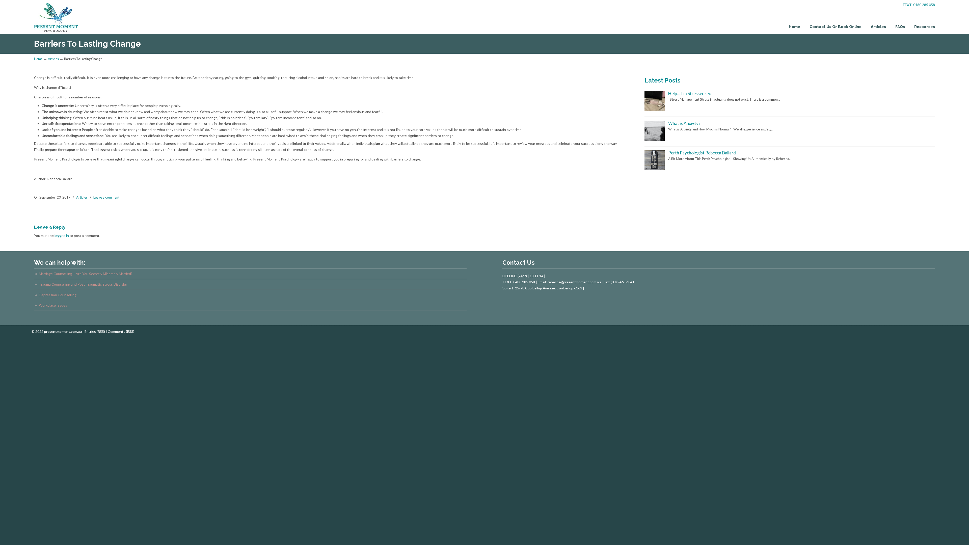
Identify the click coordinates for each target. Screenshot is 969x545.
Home (38, 59)
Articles (53, 59)
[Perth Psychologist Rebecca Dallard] (654, 169)
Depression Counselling (57, 295)
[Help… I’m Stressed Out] (654, 110)
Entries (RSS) (95, 331)
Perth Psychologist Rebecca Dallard (702, 152)
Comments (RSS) (121, 331)
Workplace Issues (53, 305)
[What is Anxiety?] (654, 140)
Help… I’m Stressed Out (690, 93)
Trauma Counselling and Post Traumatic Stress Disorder (83, 284)
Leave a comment (106, 197)
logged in (62, 235)
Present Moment (56, 17)
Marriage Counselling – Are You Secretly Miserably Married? (86, 273)
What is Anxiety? (684, 123)
